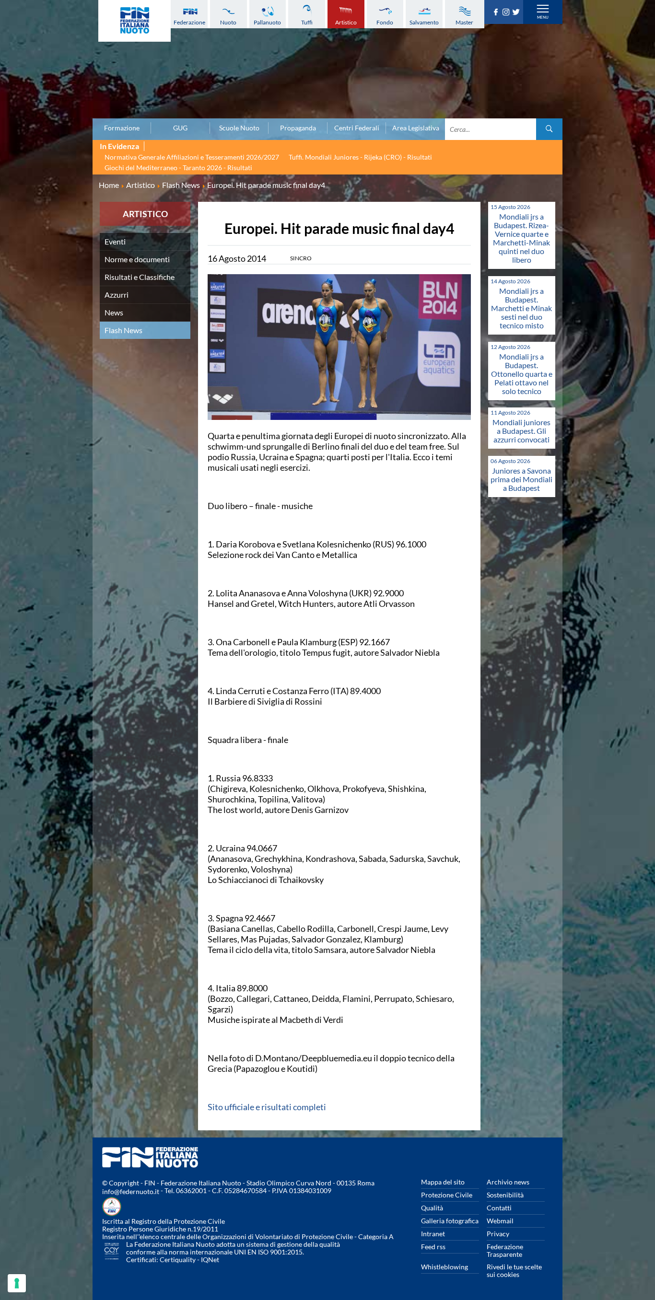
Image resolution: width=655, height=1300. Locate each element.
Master (464, 22)
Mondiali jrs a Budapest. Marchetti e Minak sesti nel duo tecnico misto (521, 308)
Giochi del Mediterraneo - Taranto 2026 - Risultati (178, 167)
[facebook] (497, 12)
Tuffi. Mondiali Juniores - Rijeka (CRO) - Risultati (360, 157)
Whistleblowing (444, 1267)
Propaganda (298, 128)
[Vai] (549, 129)
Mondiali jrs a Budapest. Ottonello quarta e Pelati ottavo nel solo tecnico (521, 373)
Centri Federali (356, 128)
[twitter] (517, 12)
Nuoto (228, 22)
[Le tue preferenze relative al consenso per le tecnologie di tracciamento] (17, 1283)
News (114, 312)
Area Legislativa (415, 128)
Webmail (500, 1221)
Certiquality (178, 1259)
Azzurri (117, 294)
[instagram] (507, 12)
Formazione (122, 128)
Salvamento (424, 22)
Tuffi (307, 22)
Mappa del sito (443, 1182)
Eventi (115, 241)
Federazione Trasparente (505, 1250)
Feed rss (433, 1246)
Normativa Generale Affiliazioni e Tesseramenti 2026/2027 (192, 157)
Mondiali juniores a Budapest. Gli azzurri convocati (521, 431)
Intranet (433, 1234)
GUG (180, 128)
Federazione (189, 22)
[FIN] (134, 21)
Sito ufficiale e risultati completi (267, 1107)
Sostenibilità (505, 1195)
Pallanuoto (267, 22)
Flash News (123, 330)
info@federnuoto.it (130, 1191)
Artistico (346, 22)
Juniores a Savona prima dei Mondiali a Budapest (521, 479)
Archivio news (508, 1182)
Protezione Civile (446, 1195)
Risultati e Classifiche (140, 276)
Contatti (499, 1208)
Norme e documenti (137, 259)
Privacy (498, 1234)
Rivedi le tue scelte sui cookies (514, 1270)
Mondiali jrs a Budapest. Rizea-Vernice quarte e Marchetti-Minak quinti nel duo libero (521, 238)
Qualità (432, 1208)
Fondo (384, 22)
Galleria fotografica (450, 1221)
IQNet (210, 1259)
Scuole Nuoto (239, 128)
